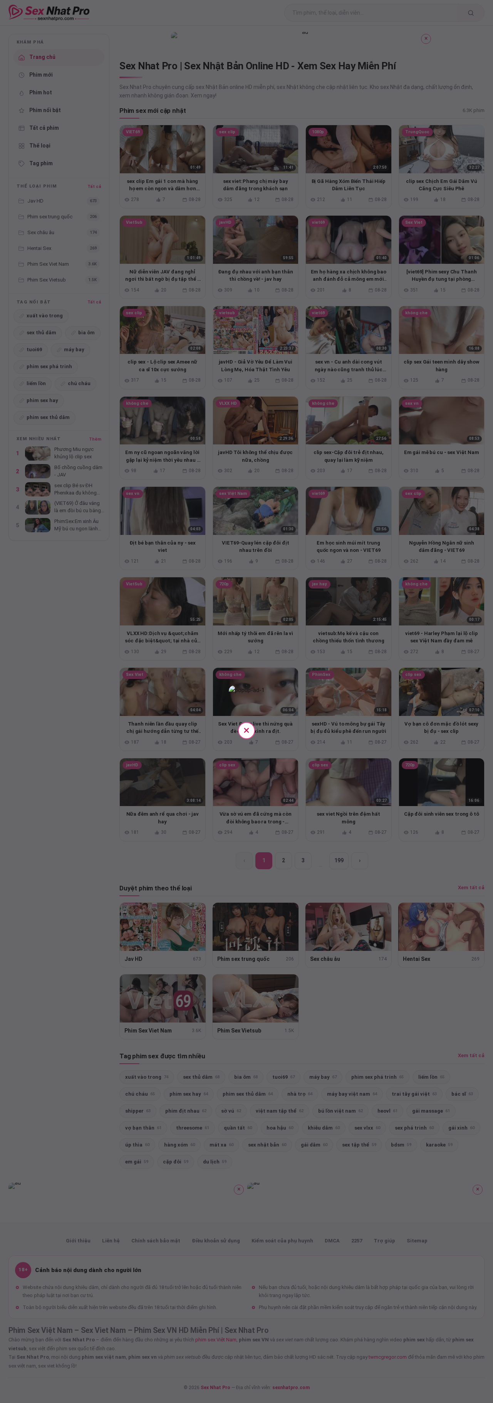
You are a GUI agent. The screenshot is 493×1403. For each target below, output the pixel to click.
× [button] (246, 730)
